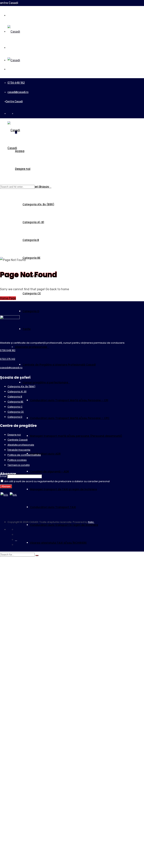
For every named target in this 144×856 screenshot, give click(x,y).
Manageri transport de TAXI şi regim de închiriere (63, 489)
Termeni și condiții (19, 465)
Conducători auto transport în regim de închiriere (64, 525)
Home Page (8, 298)
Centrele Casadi (18, 439)
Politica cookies (17, 460)
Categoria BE (31, 258)
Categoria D (30, 311)
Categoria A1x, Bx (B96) (38, 204)
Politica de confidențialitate (24, 455)
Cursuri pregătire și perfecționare (45, 382)
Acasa (19, 151)
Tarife (26, 329)
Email (3, 476)
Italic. (91, 522)
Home (4, 235)
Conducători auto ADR (45, 454)
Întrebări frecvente (19, 450)
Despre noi (22, 169)
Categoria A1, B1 (33, 222)
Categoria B (30, 240)
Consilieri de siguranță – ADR (49, 471)
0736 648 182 (16, 82)
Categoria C (15, 407)
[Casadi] (14, 31)
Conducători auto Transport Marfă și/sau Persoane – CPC (70, 418)
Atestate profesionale (31, 347)
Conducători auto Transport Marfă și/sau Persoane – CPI (69, 400)
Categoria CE (31, 293)
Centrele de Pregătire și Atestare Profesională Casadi (59, 365)
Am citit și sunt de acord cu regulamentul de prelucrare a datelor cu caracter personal (57, 481)
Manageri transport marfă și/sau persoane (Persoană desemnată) (76, 436)
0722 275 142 (7, 359)
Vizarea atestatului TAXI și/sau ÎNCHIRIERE (58, 543)
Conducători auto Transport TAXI (53, 507)
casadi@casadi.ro (18, 92)
